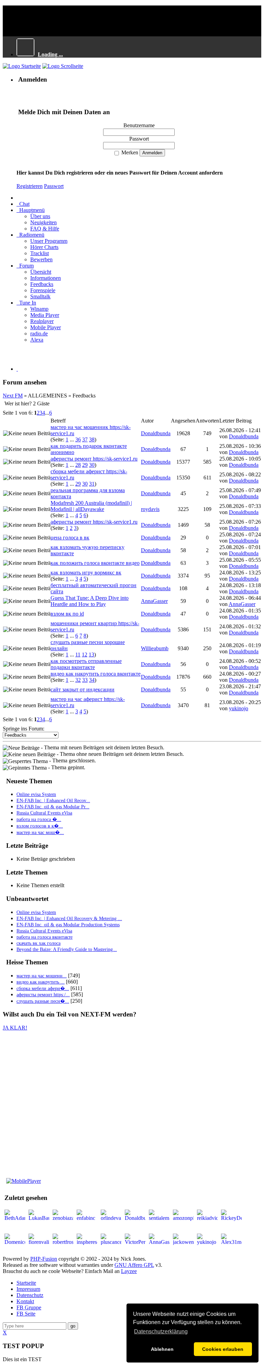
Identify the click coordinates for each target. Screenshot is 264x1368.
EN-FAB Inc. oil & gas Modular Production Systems (68, 924)
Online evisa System (36, 794)
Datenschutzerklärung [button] (161, 1331)
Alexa (36, 340)
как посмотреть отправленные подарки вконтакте (86, 664)
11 (77, 654)
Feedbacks (41, 284)
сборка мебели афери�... (42, 988)
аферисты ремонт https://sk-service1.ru (94, 459)
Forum (25, 266)
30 (92, 465)
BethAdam (252, 1230)
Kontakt (25, 1301)
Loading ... (50, 54)
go (72, 1326)
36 (78, 439)
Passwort (54, 186)
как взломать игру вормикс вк (86, 572)
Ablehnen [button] (162, 1349)
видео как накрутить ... (40, 982)
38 (92, 439)
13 (91, 654)
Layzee (129, 1271)
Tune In (26, 303)
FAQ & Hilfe (44, 228)
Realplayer (42, 321)
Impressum (28, 1289)
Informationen (45, 278)
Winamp (39, 309)
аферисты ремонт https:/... (43, 994)
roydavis (150, 509)
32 (78, 680)
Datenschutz (29, 1295)
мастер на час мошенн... (41, 975)
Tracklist (39, 253)
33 (85, 680)
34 (92, 680)
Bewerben (41, 259)
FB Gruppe (28, 1307)
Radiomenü (30, 235)
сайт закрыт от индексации (82, 689)
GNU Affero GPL (134, 1265)
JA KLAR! (15, 1028)
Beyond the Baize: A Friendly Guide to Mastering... (66, 949)
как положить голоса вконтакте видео (95, 563)
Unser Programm (48, 241)
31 (92, 484)
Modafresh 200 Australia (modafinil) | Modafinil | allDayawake (91, 506)
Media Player (44, 315)
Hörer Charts (44, 247)
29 (85, 465)
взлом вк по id (67, 614)
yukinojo (238, 708)
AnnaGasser (154, 601)
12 (84, 654)
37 (85, 439)
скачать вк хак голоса (38, 943)
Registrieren (29, 186)
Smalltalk (40, 296)
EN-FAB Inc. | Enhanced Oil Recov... (53, 800)
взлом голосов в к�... (39, 826)
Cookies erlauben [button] (222, 1349)
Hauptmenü (30, 210)
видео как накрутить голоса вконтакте (96, 674)
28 (78, 465)
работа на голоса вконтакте (44, 937)
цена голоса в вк (70, 537)
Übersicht (40, 272)
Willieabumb (154, 648)
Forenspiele (42, 290)
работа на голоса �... (38, 819)
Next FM (13, 395)
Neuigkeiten (43, 222)
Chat (23, 204)
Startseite (26, 1283)
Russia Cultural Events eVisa (44, 813)
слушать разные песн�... (42, 1001)
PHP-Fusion (43, 1259)
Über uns (40, 216)
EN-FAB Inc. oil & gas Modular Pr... (52, 806)
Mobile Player (45, 327)
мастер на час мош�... (40, 832)
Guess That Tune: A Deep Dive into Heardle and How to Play (90, 601)
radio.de (39, 333)
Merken (129, 152)
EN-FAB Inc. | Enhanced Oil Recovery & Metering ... (69, 918)
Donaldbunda (155, 433)
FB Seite (25, 1314)
